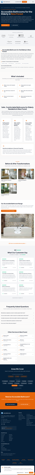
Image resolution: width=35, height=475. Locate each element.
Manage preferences (20, 472)
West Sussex (24, 376)
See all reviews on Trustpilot (16, 297)
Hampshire (12, 7)
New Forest (15, 385)
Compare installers (4, 448)
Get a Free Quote (5, 25)
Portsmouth (12, 381)
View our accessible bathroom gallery (17, 243)
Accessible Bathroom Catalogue (6, 450)
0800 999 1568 (18, 1)
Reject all (26, 472)
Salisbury (21, 385)
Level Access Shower (29, 422)
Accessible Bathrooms (7, 7)
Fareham (18, 381)
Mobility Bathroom (29, 423)
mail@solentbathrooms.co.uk (6, 420)
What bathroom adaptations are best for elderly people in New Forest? (13, 312)
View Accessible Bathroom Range (8, 210)
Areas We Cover (4, 432)
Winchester (31, 381)
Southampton (5, 381)
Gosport (30, 383)
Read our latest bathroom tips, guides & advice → (8, 453)
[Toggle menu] (33, 2)
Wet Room (20, 419)
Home (2, 7)
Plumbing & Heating (6, 428)
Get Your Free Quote (11, 404)
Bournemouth (24, 383)
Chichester (11, 383)
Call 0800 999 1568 (24, 404)
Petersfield (17, 383)
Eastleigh (24, 381)
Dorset (18, 376)
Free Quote (24, 1)
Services (20, 412)
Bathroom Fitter (21, 415)
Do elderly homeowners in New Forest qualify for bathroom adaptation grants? (14, 318)
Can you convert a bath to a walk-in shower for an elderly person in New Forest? (14, 315)
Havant (5, 383)
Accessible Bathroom (29, 415)
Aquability (27, 419)
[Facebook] (2, 424)
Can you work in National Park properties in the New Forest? (11, 320)
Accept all (31, 472)
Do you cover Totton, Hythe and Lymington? (8, 323)
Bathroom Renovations (22, 418)
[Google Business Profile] (4, 424)
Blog (2, 452)
